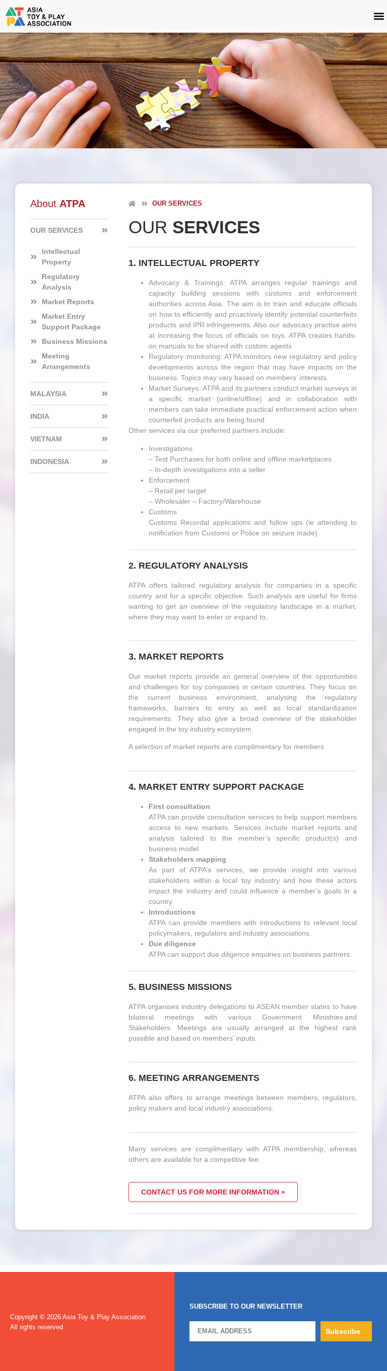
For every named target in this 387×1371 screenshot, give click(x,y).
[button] (378, 16)
